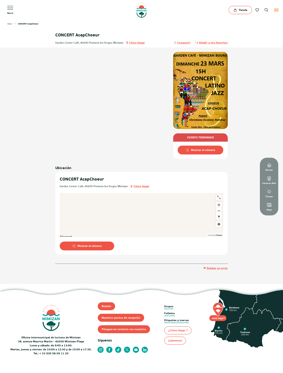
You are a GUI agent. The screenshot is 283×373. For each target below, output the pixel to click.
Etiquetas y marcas (176, 320)
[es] (276, 10)
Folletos (169, 313)
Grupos (168, 306)
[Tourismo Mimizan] (141, 10)
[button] (266, 10)
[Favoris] (257, 10)
